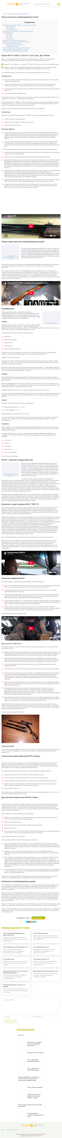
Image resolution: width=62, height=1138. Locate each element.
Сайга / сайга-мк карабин (34, 1087)
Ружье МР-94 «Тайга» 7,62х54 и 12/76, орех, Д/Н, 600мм (20, 25)
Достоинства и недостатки (15, 45)
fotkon (12, 4)
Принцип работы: (13, 29)
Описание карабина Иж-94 (12, 43)
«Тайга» (10, 34)
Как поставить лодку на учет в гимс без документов (30, 1105)
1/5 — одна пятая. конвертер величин (33, 1060)
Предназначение (13, 46)
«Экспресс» (11, 39)
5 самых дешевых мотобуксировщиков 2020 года (35, 1115)
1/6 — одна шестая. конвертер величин (33, 1069)
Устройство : (11, 28)
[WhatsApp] (35, 922)
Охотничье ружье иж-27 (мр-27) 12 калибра (14, 985)
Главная (3, 1129)
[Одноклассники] (31, 922)
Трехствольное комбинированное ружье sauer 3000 (10, 257)
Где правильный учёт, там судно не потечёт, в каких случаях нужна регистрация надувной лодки (28, 1078)
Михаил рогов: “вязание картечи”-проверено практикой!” (34, 1044)
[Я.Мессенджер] (27, 922)
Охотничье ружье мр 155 (41, 959)
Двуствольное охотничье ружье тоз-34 (45, 971)
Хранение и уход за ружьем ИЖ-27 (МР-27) (17, 42)
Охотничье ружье (8, 959)
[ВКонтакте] (29, 922)
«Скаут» (10, 37)
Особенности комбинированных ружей (16, 51)
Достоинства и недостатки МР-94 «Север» (16, 49)
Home (4, 13)
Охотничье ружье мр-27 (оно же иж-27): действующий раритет (15, 972)
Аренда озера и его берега (35, 1052)
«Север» (10, 35)
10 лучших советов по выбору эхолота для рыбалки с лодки (34, 1096)
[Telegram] (33, 922)
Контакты (15, 1129)
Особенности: (12, 26)
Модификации (9, 32)
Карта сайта (9, 1129)
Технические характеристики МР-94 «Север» (17, 48)
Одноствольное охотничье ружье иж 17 (10, 475)
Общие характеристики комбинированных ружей (19, 31)
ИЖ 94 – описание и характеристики (15, 40)
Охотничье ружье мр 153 (41, 947)
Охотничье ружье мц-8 (51, 323)
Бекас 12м (21, 1035)
